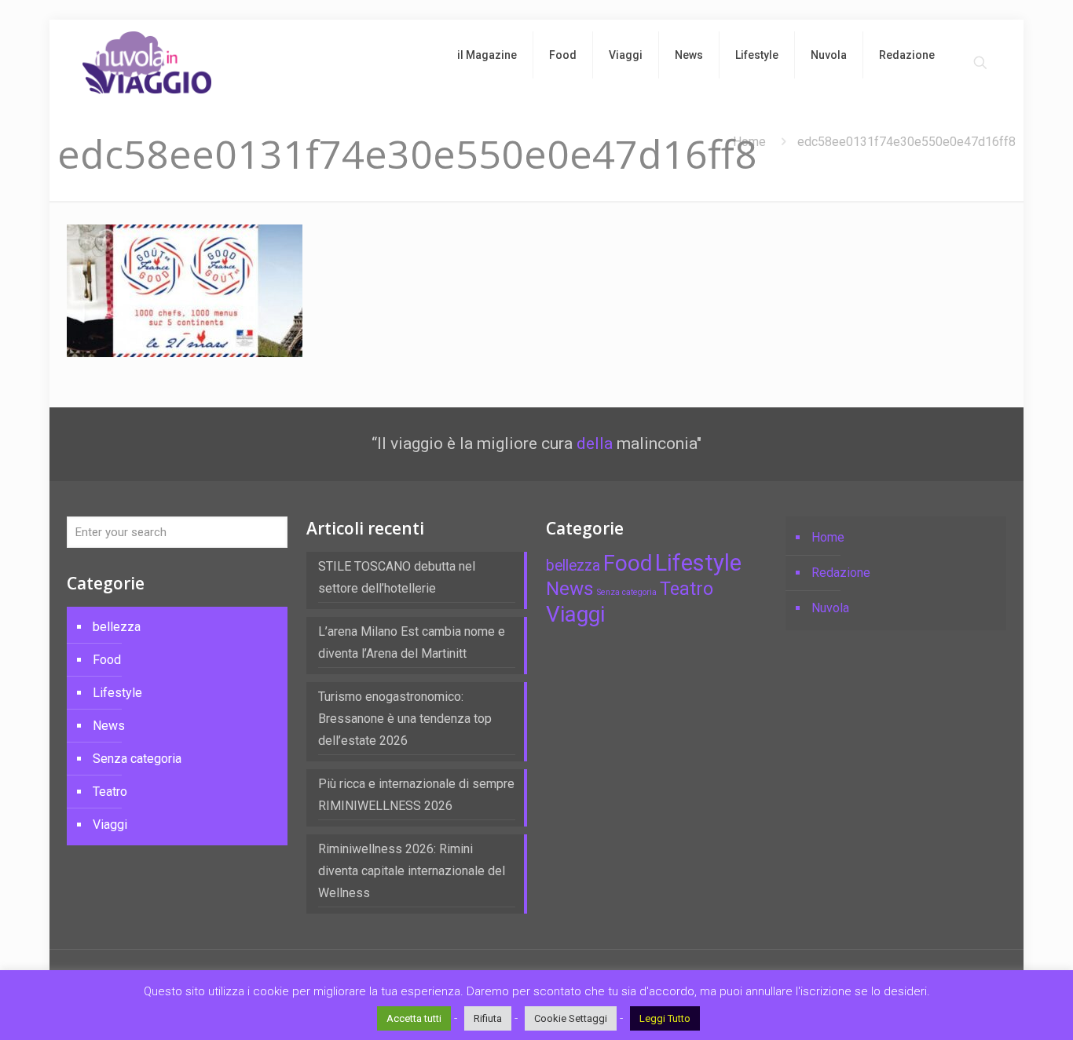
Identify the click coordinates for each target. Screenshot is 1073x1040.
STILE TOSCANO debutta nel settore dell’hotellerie (396, 577)
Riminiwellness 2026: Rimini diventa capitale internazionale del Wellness (411, 870)
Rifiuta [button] (488, 1018)
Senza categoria (137, 758)
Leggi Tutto (664, 1018)
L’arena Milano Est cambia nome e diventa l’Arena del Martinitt (411, 642)
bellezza (117, 626)
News (109, 725)
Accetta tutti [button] (413, 1018)
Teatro (110, 791)
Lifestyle (117, 692)
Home (749, 141)
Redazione (840, 572)
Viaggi (110, 824)
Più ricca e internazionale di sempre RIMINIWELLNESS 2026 (416, 794)
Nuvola (830, 607)
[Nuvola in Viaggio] (146, 63)
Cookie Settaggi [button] (570, 1018)
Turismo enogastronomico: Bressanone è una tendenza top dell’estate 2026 (405, 718)
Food (107, 659)
